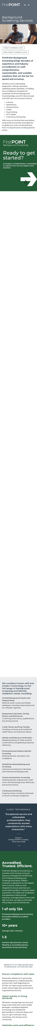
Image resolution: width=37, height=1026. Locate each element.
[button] (17, 845)
